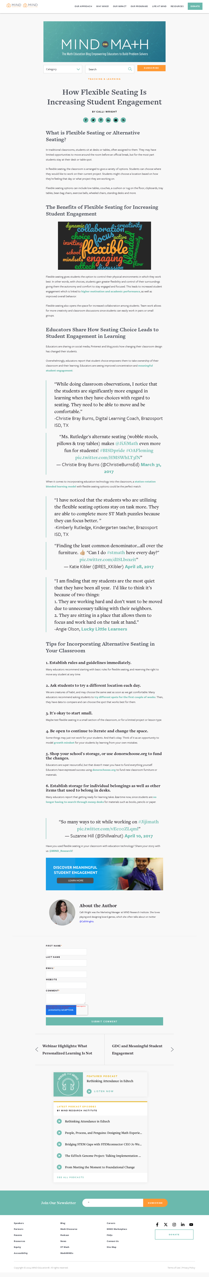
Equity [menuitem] (17, 1247)
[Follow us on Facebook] (157, 1224)
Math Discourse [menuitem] (68, 1229)
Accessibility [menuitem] (21, 1253)
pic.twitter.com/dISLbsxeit (108, 559)
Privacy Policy (188, 1267)
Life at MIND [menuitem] (159, 6)
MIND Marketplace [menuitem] (117, 1229)
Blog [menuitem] (62, 1223)
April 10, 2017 (139, 835)
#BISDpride (112, 450)
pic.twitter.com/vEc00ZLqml (107, 828)
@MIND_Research (60, 851)
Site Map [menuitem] (111, 1247)
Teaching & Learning (104, 79)
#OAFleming (139, 450)
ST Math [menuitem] (64, 1247)
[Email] (115, 120)
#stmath (116, 552)
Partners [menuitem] (18, 1229)
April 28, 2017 (139, 566)
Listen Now (104, 1091)
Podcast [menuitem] (64, 1235)
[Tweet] (93, 120)
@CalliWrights (87, 921)
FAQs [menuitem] (109, 1235)
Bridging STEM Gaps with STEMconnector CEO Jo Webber (105, 1144)
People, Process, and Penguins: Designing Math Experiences (105, 1133)
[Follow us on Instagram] (174, 1224)
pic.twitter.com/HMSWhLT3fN (107, 457)
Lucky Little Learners (104, 628)
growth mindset (64, 742)
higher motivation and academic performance (110, 291)
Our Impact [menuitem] (120, 6)
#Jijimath (148, 821)
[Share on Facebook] (85, 120)
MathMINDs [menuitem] (66, 1253)
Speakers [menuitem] (19, 1223)
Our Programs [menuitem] (139, 6)
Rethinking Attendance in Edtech (110, 1081)
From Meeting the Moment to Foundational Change (100, 1167)
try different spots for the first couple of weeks (125, 697)
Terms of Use (174, 1267)
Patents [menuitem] (18, 1235)
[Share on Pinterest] (100, 120)
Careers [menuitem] (111, 1223)
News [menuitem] (63, 1241)
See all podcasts (70, 1177)
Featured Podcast (102, 1076)
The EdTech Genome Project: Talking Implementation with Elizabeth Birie (106, 1156)
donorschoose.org (104, 770)
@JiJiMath (126, 443)
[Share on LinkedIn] (108, 120)
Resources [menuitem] (177, 6)
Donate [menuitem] (195, 6)
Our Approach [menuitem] (83, 6)
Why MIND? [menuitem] (102, 6)
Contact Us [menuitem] (113, 1241)
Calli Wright (106, 111)
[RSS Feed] (123, 120)
